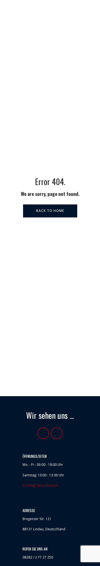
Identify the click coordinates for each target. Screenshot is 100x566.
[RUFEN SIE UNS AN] (15, 551)
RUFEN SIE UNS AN (35, 549)
